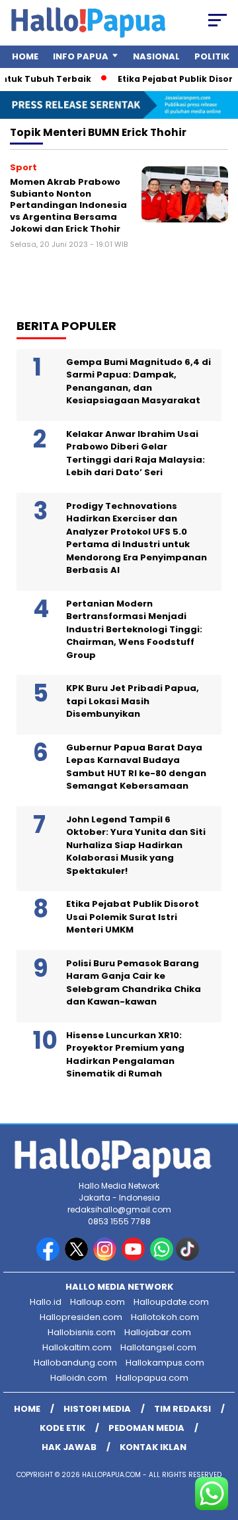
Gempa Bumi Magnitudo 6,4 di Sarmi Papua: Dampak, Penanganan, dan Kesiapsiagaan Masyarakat (138, 381)
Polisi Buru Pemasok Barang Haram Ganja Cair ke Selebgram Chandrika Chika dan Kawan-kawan (133, 982)
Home (25, 56)
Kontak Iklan (153, 1447)
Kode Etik (62, 1428)
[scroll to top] (220, 1443)
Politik (211, 56)
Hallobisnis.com (82, 1332)
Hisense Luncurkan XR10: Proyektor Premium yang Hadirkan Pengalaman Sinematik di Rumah (125, 1054)
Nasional (156, 56)
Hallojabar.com (157, 1332)
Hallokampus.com (165, 1362)
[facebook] (49, 1258)
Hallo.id (45, 1302)
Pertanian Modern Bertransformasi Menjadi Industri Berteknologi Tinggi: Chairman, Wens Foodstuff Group (134, 629)
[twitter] (78, 1258)
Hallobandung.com (75, 1362)
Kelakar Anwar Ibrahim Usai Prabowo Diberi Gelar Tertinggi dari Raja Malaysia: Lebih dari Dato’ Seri (135, 453)
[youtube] (134, 1258)
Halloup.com (97, 1302)
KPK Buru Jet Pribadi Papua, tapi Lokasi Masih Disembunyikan (132, 701)
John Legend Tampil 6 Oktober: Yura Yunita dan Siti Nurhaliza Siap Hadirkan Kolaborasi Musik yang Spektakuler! (136, 845)
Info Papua (80, 56)
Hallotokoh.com (165, 1317)
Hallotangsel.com (158, 1347)
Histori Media (97, 1409)
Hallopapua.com (152, 1377)
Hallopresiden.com (81, 1317)
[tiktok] (189, 1258)
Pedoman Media (146, 1428)
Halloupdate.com (171, 1302)
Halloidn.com (78, 1377)
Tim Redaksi (182, 1409)
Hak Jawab (69, 1447)
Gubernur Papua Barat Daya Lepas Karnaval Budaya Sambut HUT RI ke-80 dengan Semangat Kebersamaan (136, 767)
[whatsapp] (161, 1258)
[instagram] (106, 1258)
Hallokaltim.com (77, 1347)
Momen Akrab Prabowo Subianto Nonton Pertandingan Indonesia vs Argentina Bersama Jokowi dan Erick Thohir (68, 205)
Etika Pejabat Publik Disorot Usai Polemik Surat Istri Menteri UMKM (132, 917)
